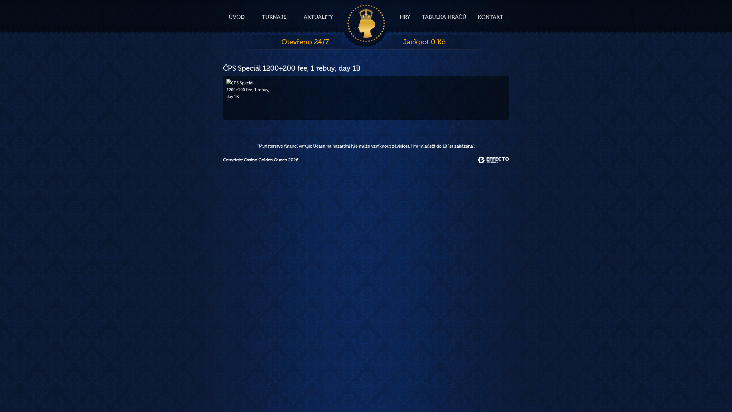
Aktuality (318, 17)
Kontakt (490, 17)
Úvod (237, 17)
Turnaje (274, 17)
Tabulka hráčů (444, 17)
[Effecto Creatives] (493, 160)
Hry (405, 17)
